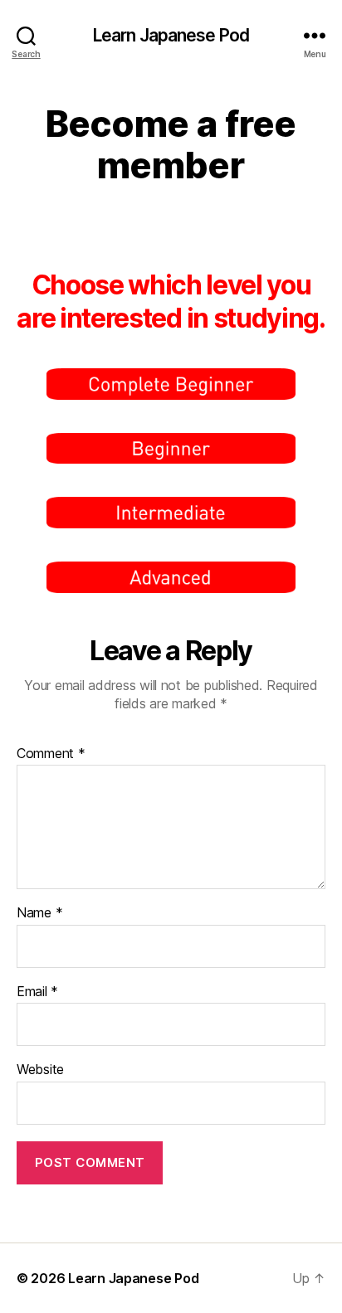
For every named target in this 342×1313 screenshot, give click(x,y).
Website (40, 1070)
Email (37, 992)
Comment (51, 753)
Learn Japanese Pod (171, 35)
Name (39, 913)
